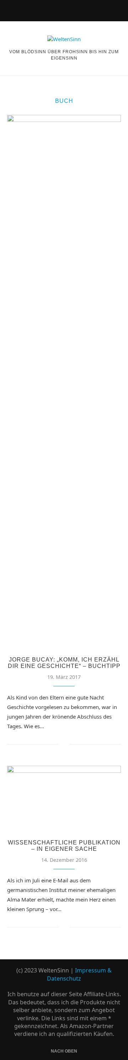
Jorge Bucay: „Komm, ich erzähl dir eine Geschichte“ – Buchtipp (64, 663)
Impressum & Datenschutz (79, 974)
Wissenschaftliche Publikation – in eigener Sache (64, 845)
